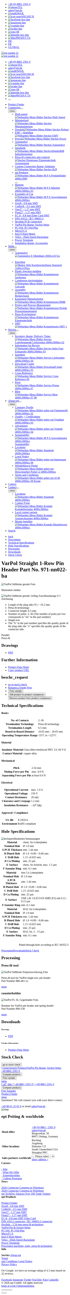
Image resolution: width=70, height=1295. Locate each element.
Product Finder (16, 104)
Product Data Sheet (18, 667)
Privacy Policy (9, 1264)
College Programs (12, 1178)
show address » (40, 1159)
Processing (7, 950)
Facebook (6, 1279)
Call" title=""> (27, 1084)
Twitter (27, 1279)
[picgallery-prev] (2, 1292)
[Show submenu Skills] (15, 247)
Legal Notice (25, 1261)
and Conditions (9, 1261)
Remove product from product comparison (30, 698)
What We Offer (11, 1172)
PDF (10, 652)
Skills (11, 246)
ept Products (20, 1067)
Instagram (18, 1279)
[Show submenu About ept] (20, 401)
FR (10, 44)
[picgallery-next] (5, 1292)
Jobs (5, 1169)
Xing (45, 1279)
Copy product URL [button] (18, 670)
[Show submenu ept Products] (16, 182)
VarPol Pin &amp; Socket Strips (44, 1067)
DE (10, 41)
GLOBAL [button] (14, 47)
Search (11, 530)
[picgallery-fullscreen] (8, 1289)
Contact (12, 487)
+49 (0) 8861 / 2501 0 (43, 1127)
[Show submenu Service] (17, 330)
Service (12, 329)
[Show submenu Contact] (17, 488)
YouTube (37, 1279)
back (10, 536)
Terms (4, 1258)
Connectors (14, 107)
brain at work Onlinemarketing (17, 1285)
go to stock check (17, 684)
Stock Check (32, 950)
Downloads (19, 950)
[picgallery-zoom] (11, 1289)
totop (4, 1081)
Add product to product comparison (27, 694)
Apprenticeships (11, 1175)
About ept (13, 400)
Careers (12, 484)
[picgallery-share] (5, 1289)
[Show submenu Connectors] (21, 108)
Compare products (12, 1074)
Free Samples (8, 1090)
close (12, 111)
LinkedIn (53, 1279)
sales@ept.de (38, 1106)
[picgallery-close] (2, 1289)
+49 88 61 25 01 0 (11, 1106)
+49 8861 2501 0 (10, 1071)
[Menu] (9, 99)
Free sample (16, 691)
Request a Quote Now (20, 687)
